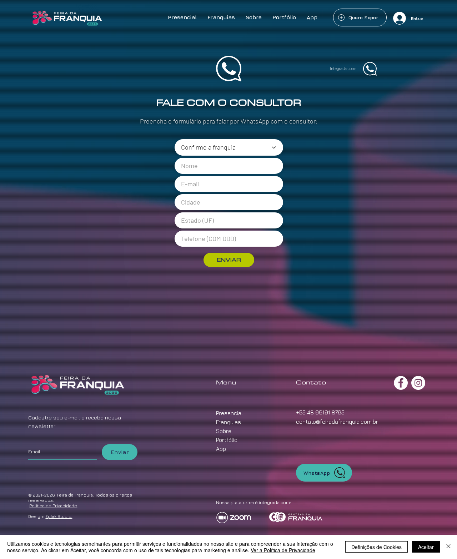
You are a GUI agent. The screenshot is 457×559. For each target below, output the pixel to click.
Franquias (228, 422)
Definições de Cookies (376, 546)
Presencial (229, 413)
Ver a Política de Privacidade (283, 550)
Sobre (223, 431)
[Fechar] (448, 546)
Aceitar (426, 546)
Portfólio (226, 440)
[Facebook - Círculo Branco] (401, 383)
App (221, 448)
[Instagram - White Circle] (418, 383)
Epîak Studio (58, 516)
